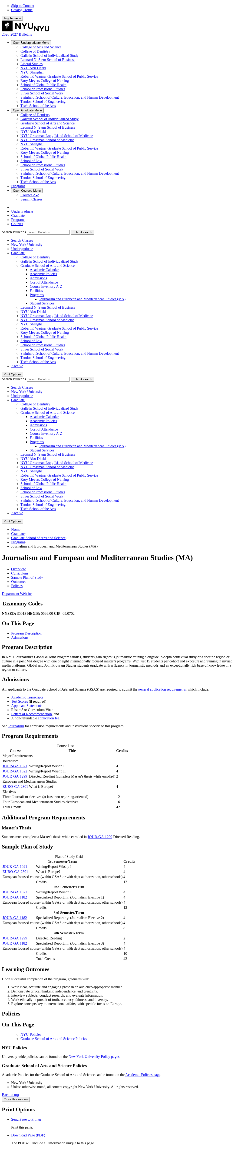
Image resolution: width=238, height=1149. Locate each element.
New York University (27, 245)
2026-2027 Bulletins (17, 34)
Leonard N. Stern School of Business (47, 60)
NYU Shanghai (31, 72)
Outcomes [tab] (18, 582)
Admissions (38, 278)
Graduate (27, 110)
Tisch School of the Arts (38, 106)
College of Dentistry (35, 51)
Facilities (36, 291)
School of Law (31, 161)
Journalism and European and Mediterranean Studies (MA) (82, 299)
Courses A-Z (29, 195)
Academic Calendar (44, 270)
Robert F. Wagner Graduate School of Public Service (59, 76)
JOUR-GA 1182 (15, 897)
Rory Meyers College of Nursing (44, 81)
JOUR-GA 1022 (15, 771)
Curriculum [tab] (19, 573)
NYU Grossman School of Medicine (47, 140)
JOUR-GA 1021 (15, 766)
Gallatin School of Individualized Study (49, 55)
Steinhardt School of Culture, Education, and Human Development (69, 97)
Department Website (17, 594)
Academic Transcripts (27, 697)
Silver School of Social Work (41, 93)
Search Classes (31, 199)
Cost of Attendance (44, 282)
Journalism (16, 726)
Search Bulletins (14, 232)
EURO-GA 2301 (15, 786)
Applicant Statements (26, 706)
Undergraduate (31, 42)
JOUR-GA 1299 (15, 776)
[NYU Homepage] (25, 30)
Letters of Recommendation (31, 714)
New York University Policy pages (94, 1057)
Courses (27, 190)
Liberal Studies (31, 64)
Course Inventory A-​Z (46, 286)
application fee (48, 718)
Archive (17, 366)
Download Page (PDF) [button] (28, 1135)
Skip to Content (22, 6)
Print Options (12, 374)
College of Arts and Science (40, 47)
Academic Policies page (142, 1075)
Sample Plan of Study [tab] (27, 577)
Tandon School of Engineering (43, 102)
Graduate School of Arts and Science (47, 123)
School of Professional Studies (42, 89)
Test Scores (19, 701)
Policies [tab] (17, 586)
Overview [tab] (18, 569)
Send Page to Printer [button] (26, 1119)
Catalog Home (22, 10)
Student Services (42, 303)
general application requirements (162, 689)
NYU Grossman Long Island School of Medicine (56, 136)
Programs (18, 186)
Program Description (26, 633)
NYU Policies (30, 1034)
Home (15, 529)
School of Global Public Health (43, 85)
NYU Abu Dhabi (33, 68)
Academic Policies (43, 274)
